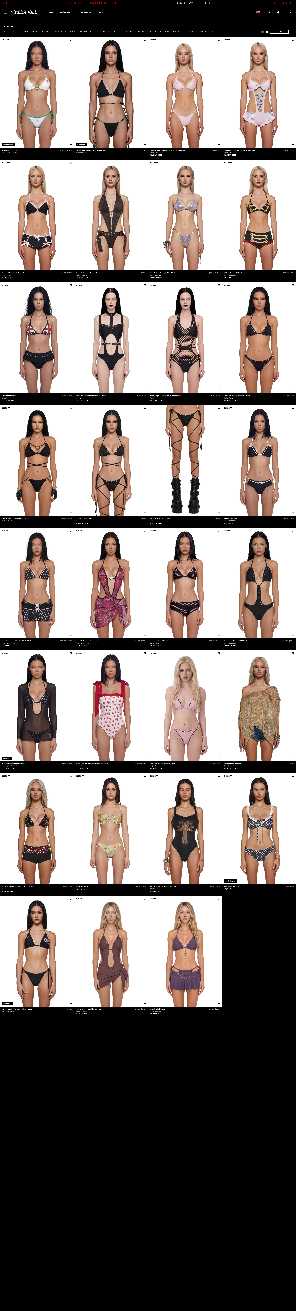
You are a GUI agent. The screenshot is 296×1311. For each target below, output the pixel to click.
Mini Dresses (115, 32)
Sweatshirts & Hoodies (185, 32)
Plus (149, 32)
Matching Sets (97, 32)
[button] (91, 3)
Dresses (46, 32)
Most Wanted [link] (84, 12)
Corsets (35, 32)
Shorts (158, 32)
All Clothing (10, 32)
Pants (141, 32)
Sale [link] (101, 12)
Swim (203, 32)
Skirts (167, 32)
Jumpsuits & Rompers (64, 32)
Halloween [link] (65, 12)
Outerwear (130, 32)
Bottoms (24, 32)
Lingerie (83, 32)
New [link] (51, 12)
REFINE (279, 32)
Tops (211, 32)
